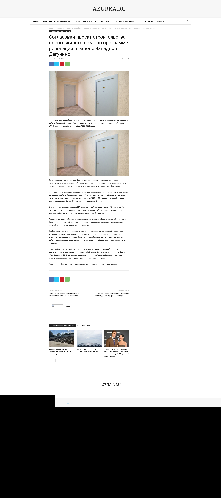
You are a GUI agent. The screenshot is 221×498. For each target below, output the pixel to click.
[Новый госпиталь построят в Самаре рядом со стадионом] (89, 338)
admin (53, 59)
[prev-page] (50, 360)
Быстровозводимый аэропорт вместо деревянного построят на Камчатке (64, 294)
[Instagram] (174, 21)
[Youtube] (182, 21)
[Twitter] (56, 64)
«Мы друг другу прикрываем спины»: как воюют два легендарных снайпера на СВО (112, 294)
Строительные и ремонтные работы (68, 28)
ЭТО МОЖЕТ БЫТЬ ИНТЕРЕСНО (62, 325)
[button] (187, 21)
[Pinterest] (62, 64)
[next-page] (54, 360)
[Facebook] (169, 21)
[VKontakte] (178, 21)
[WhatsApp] (67, 64)
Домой (51, 28)
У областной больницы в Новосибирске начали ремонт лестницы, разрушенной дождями (61, 351)
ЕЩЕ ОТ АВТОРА (83, 325)
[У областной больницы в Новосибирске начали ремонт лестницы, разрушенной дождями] (61, 338)
